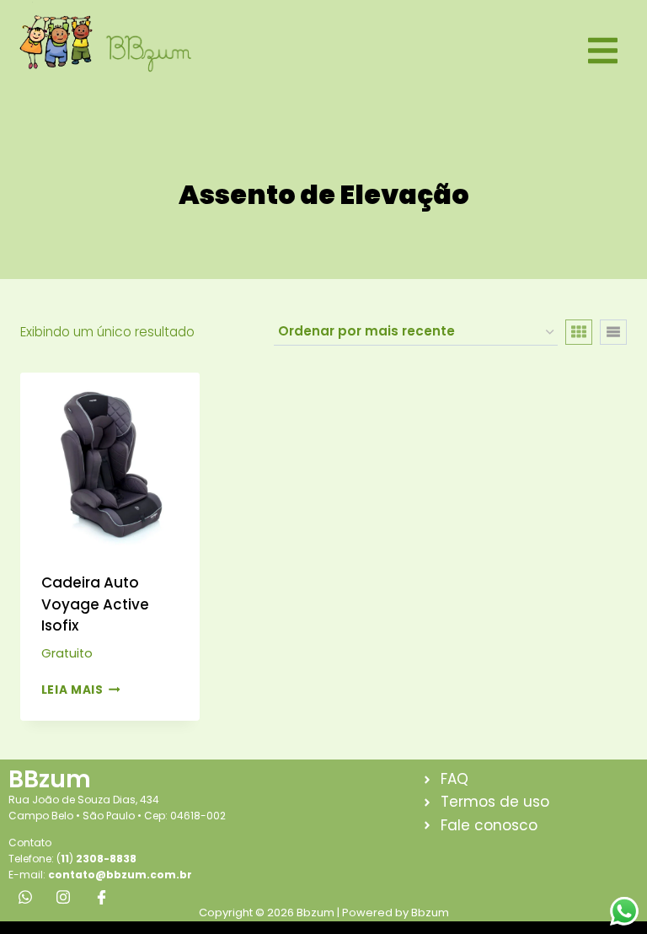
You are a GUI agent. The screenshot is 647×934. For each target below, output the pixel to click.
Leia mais (72, 690)
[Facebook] (101, 897)
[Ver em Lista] (613, 332)
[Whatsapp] (25, 897)
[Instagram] (63, 897)
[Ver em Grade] (578, 332)
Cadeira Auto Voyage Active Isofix (95, 604)
